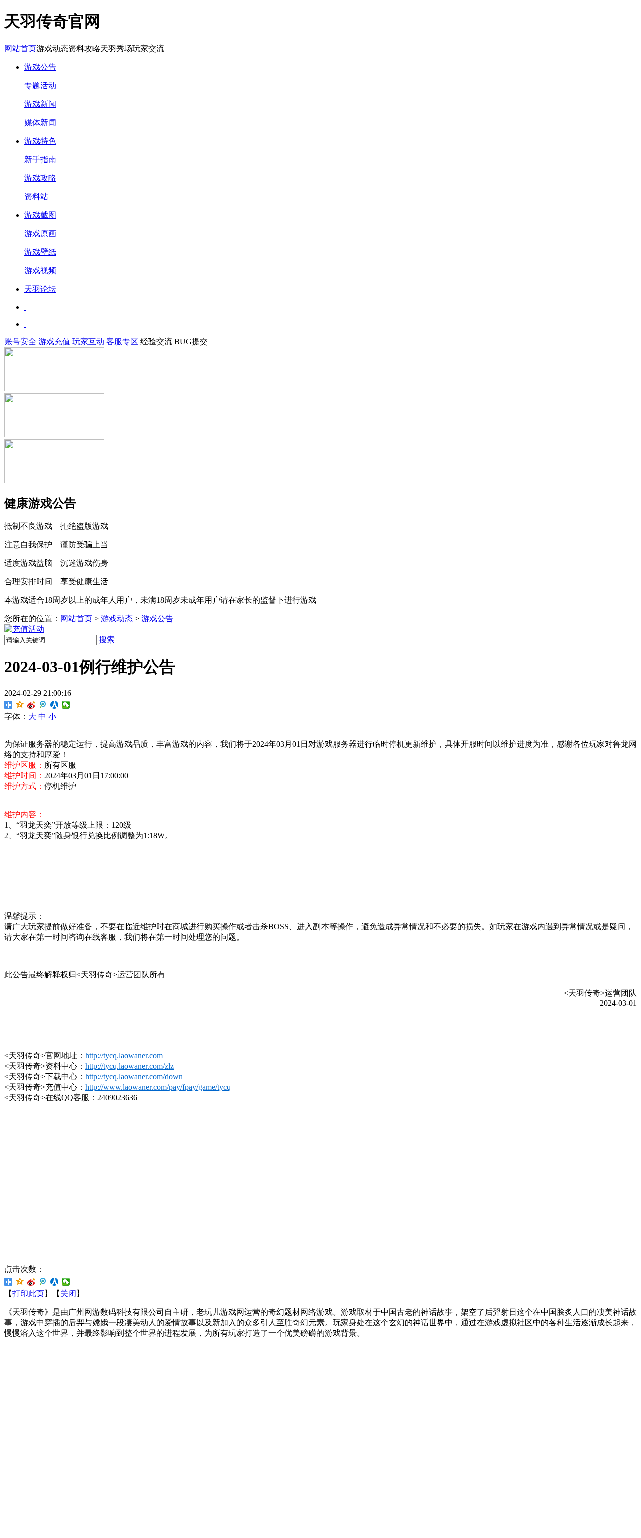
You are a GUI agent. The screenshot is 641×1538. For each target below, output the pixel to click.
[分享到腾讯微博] (43, 705)
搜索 (107, 639)
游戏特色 (40, 141)
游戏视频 (40, 270)
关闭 (68, 1293)
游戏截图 (40, 215)
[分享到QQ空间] (20, 705)
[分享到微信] (66, 705)
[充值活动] (24, 629)
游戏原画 (40, 233)
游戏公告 (40, 67)
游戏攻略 (40, 178)
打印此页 (28, 1293)
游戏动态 (117, 618)
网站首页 (20, 48)
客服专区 (122, 341)
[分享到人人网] (54, 705)
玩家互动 (88, 341)
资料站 (36, 196)
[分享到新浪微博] (31, 705)
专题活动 (40, 85)
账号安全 (20, 341)
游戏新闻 (40, 104)
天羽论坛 (40, 289)
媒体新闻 (40, 122)
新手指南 (40, 159)
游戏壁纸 (40, 252)
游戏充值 (54, 341)
